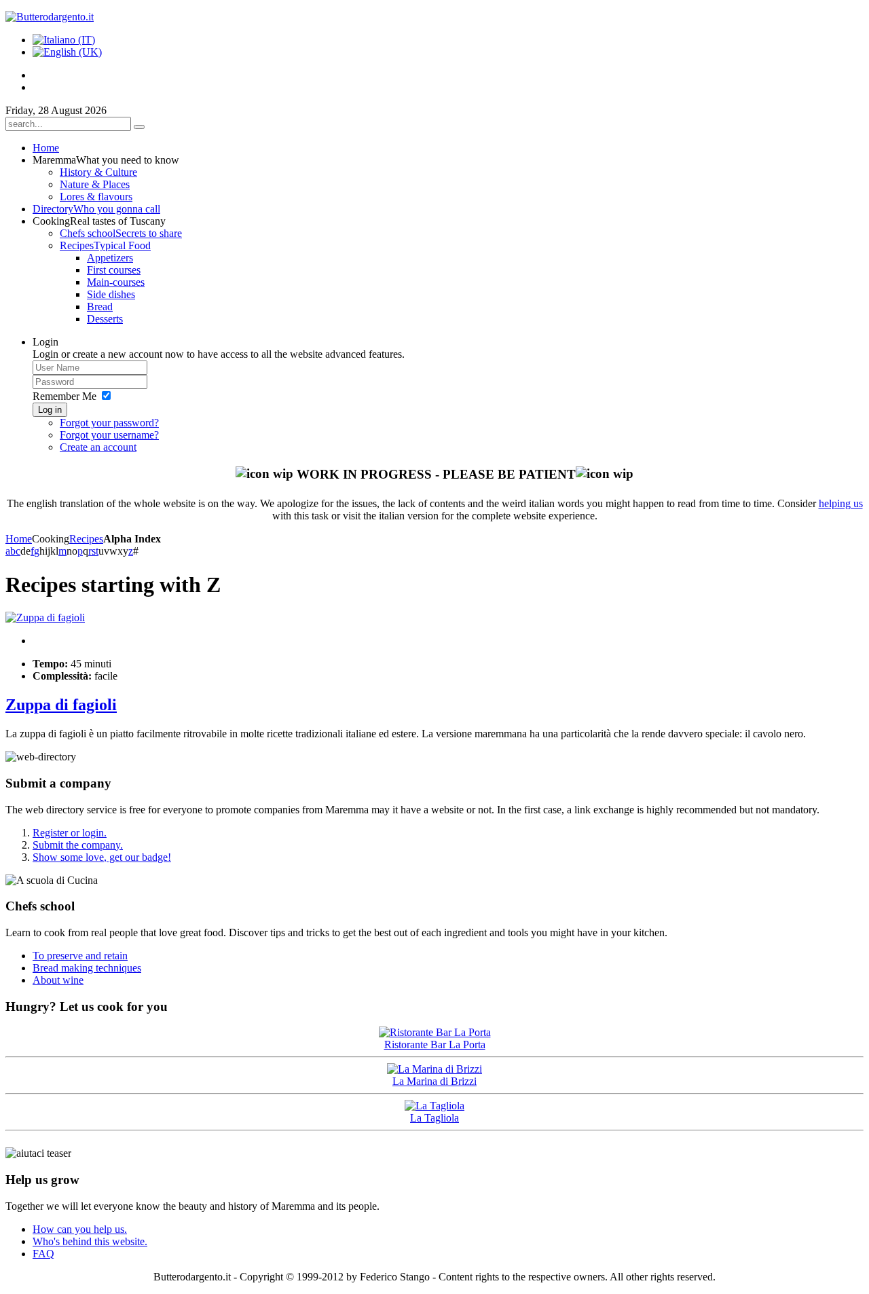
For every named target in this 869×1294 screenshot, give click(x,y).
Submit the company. (78, 845)
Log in (50, 410)
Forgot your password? (109, 422)
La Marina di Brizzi (434, 1081)
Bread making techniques (87, 968)
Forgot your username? (109, 435)
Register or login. (70, 832)
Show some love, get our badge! (102, 857)
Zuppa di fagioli (61, 705)
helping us (841, 503)
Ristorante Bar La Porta (434, 1044)
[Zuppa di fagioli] (45, 617)
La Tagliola (434, 1118)
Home (18, 538)
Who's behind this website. (90, 1241)
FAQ (43, 1253)
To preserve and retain (80, 955)
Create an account (98, 447)
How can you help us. (80, 1229)
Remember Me (64, 396)
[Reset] (139, 127)
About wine (58, 980)
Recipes (86, 538)
